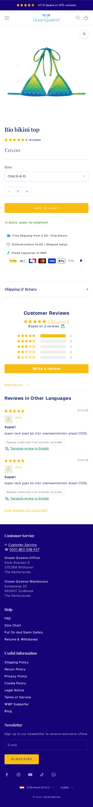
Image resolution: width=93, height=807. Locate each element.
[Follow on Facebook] (7, 774)
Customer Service (22, 545)
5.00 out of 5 (58, 322)
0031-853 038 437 (24, 549)
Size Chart (13, 625)
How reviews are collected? (26, 510)
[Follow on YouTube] (30, 774)
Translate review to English (29, 448)
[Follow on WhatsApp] (53, 774)
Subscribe (21, 759)
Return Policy (15, 669)
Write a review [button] (47, 368)
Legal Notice (14, 690)
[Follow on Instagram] (18, 774)
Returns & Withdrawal (21, 639)
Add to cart (46, 208)
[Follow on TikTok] (42, 774)
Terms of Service (18, 697)
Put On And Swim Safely (24, 632)
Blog (8, 711)
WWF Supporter (17, 704)
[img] (15, 411)
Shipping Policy (17, 662)
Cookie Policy (15, 683)
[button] (15, 140)
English (64, 787)
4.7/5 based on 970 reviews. (57, 5)
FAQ (8, 618)
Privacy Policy (16, 676)
